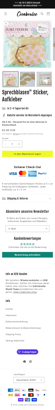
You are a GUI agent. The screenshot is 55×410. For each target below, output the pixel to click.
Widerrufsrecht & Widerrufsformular (23, 328)
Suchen (9, 309)
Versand (16, 134)
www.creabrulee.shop (25, 292)
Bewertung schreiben (27, 254)
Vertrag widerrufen (15, 340)
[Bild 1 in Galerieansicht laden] (10, 79)
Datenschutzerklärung (17, 321)
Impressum (11, 315)
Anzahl (5, 138)
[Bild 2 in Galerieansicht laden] (27, 79)
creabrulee (22, 405)
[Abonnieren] (46, 228)
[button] (6, 14)
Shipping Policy (13, 334)
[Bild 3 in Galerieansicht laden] (44, 79)
